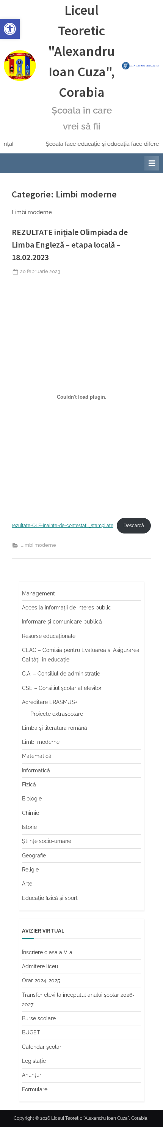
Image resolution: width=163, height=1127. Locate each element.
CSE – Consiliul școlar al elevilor (62, 688)
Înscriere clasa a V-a (47, 952)
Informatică (36, 770)
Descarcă (134, 525)
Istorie (29, 827)
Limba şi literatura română (54, 728)
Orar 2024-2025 (41, 980)
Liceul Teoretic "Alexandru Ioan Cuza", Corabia (81, 51)
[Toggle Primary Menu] (151, 163)
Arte (27, 884)
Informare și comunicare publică (62, 622)
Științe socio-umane (46, 841)
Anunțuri (32, 1075)
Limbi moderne (38, 545)
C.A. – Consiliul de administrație (61, 674)
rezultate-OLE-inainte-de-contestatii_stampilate (62, 525)
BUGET (31, 1032)
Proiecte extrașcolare (56, 714)
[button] (10, 29)
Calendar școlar (41, 1047)
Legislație (34, 1061)
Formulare (34, 1089)
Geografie (34, 855)
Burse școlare (39, 1018)
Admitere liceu (40, 966)
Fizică (29, 784)
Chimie (30, 813)
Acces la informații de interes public (66, 608)
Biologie (32, 799)
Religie (30, 870)
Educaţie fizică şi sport (50, 898)
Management (38, 593)
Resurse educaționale (48, 636)
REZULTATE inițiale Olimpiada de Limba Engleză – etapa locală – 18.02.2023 (70, 244)
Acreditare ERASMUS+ (49, 702)
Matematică (37, 756)
